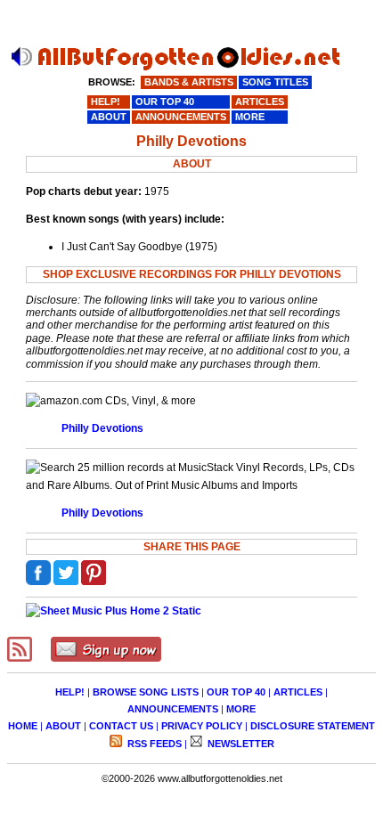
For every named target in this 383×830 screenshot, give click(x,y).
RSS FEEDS (153, 743)
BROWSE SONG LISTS (146, 692)
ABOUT (63, 725)
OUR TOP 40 (236, 692)
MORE (241, 709)
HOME (22, 725)
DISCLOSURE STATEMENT (312, 725)
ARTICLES (297, 692)
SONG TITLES (275, 82)
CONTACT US (121, 725)
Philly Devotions (102, 428)
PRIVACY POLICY (201, 725)
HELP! (70, 692)
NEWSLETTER (239, 743)
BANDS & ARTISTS (189, 82)
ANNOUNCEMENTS (172, 709)
